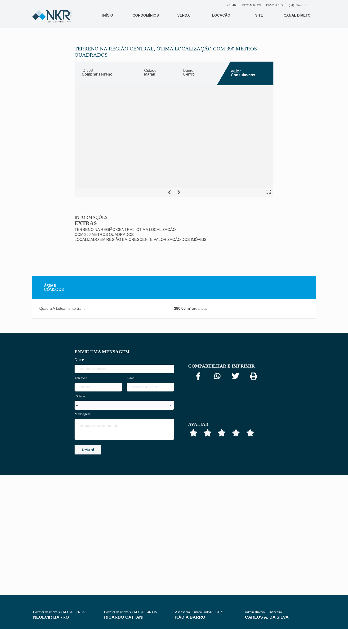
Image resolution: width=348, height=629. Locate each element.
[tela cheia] (268, 192)
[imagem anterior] (169, 192)
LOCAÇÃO (221, 15)
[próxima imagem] (178, 192)
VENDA (183, 15)
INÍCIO (107, 15)
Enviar (86, 449)
